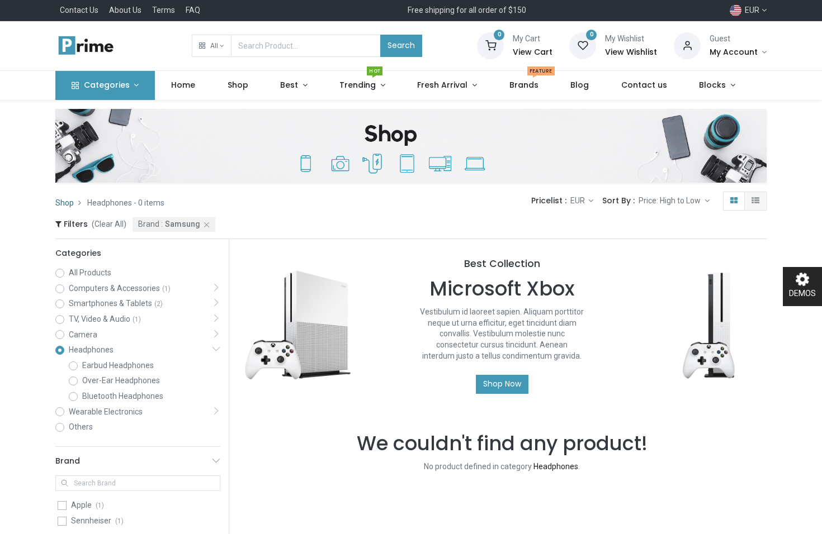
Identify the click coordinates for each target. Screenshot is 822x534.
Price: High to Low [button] (670, 200)
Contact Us (79, 10)
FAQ (193, 10)
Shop (64, 202)
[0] (490, 45)
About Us (125, 10)
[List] (755, 201)
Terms (163, 10)
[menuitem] (183, 85)
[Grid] (734, 201)
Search (401, 45)
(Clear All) (109, 224)
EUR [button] (578, 200)
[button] (212, 46)
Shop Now (502, 383)
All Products (90, 272)
